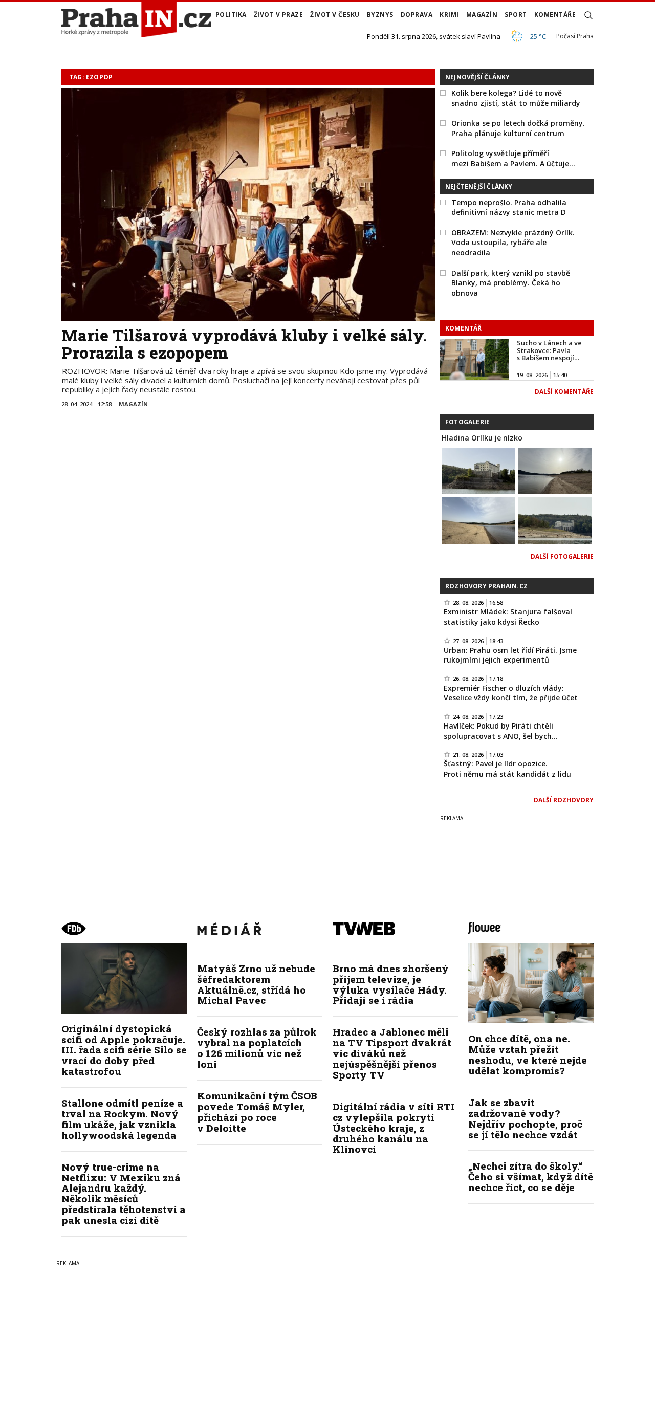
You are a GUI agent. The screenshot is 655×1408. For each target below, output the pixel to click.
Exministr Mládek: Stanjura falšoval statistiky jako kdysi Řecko (508, 617)
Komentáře (555, 14)
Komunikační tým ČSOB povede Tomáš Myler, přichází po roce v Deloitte (257, 1111)
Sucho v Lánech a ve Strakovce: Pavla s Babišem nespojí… (549, 350)
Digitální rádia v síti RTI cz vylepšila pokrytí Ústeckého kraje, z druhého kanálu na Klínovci (394, 1128)
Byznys (380, 14)
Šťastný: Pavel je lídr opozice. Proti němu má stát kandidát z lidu (507, 769)
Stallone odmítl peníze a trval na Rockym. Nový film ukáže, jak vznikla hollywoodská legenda (122, 1118)
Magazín (482, 14)
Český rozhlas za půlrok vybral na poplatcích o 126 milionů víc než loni (257, 1047)
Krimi (449, 14)
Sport (516, 14)
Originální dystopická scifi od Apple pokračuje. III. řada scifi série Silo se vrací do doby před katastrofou (124, 1050)
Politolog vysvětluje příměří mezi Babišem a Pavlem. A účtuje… (513, 158)
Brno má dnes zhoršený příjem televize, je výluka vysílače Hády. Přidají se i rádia (391, 984)
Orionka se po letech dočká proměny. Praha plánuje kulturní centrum (518, 128)
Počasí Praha (575, 36)
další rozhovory (564, 800)
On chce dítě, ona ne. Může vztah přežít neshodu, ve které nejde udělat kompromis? (527, 1054)
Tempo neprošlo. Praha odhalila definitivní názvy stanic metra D (508, 207)
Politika (231, 14)
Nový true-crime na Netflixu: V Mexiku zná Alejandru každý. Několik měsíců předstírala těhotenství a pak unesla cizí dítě (123, 1193)
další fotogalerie (562, 556)
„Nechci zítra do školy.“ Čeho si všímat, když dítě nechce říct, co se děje (530, 1176)
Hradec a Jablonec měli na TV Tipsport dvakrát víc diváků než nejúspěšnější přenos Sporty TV (392, 1053)
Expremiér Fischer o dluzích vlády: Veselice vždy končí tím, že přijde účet (511, 693)
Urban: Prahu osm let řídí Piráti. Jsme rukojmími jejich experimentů (510, 655)
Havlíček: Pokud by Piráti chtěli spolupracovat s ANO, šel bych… (501, 731)
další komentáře (564, 391)
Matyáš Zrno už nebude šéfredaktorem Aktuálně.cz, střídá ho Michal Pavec (256, 984)
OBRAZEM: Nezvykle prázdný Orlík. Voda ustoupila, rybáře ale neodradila (513, 242)
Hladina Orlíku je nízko (482, 438)
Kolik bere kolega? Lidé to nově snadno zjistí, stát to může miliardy (515, 98)
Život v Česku (335, 14)
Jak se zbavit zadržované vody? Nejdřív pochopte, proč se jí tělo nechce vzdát (525, 1118)
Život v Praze (278, 14)
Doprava (417, 14)
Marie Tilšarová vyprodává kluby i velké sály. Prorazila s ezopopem (244, 344)
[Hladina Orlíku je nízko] (478, 470)
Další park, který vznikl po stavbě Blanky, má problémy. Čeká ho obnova (510, 283)
